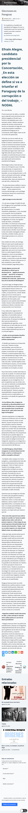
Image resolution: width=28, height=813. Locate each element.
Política (12, 20)
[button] (23, 810)
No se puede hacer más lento (11, 702)
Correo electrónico (8, 773)
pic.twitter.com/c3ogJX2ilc (12, 35)
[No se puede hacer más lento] (14, 693)
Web (4, 778)
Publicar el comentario (9, 804)
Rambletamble (10, 3)
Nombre (5, 768)
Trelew (4, 724)
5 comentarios (15, 749)
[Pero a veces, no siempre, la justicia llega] (14, 736)
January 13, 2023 (9, 41)
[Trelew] (14, 714)
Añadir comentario (8, 784)
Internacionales (6, 20)
